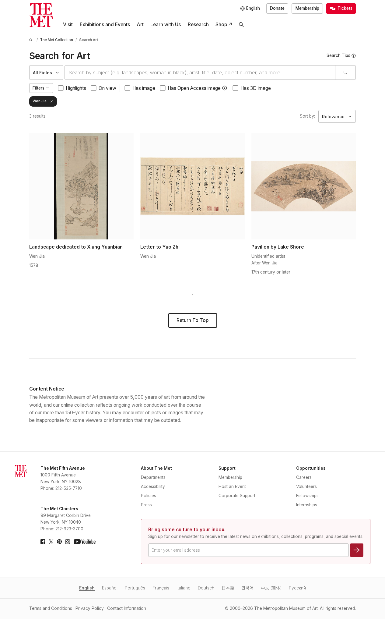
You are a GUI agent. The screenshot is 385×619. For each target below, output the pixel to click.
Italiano (184, 587)
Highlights (76, 88)
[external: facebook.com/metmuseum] (42, 541)
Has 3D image (255, 88)
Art (140, 24)
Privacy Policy (89, 608)
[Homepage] (41, 15)
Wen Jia (40, 101)
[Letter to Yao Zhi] (192, 186)
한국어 (248, 587)
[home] (31, 40)
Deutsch (206, 587)
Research (198, 24)
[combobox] (200, 72)
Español (109, 587)
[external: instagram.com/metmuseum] (67, 541)
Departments (153, 477)
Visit (68, 24)
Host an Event (232, 486)
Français (160, 587)
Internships (306, 504)
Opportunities (311, 468)
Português (135, 587)
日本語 (228, 587)
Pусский (297, 587)
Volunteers (306, 486)
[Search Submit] (345, 72)
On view (107, 88)
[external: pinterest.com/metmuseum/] (59, 541)
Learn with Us (165, 24)
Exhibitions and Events (105, 24)
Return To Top (192, 320)
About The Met (156, 468)
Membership (307, 8)
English (87, 587)
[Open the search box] (241, 24)
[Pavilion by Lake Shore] (303, 186)
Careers (304, 477)
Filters (38, 88)
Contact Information (126, 608)
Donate (277, 8)
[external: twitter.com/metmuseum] (51, 541)
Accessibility (153, 486)
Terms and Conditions (50, 608)
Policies (148, 495)
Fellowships (307, 495)
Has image (143, 88)
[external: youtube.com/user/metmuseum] (85, 541)
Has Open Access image (194, 88)
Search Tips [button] (338, 55)
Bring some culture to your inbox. (187, 529)
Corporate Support (237, 495)
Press (146, 504)
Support (227, 468)
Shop (221, 24)
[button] (224, 88)
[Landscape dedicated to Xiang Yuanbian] (81, 186)
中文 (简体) (271, 587)
